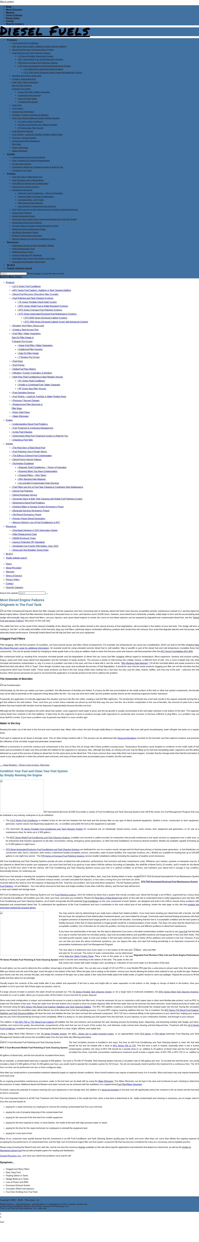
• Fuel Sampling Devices (23, 392)
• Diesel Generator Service (24, 495)
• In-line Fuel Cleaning (22, 432)
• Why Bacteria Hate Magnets (31, 479)
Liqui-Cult (183, 931)
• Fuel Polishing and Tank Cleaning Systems (32, 298)
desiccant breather (110, 1090)
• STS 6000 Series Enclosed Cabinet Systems (45, 318)
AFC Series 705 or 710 (124, 1045)
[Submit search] (47, 593)
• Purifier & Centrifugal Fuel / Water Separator (38, 384)
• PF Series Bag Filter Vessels (31, 388)
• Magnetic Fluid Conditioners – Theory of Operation (41, 467)
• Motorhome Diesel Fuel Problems (28, 502)
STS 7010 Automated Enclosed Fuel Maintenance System (169, 881)
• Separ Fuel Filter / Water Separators (35, 345)
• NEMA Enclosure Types (24, 538)
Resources (11, 526)
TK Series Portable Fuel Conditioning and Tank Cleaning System (52, 829)
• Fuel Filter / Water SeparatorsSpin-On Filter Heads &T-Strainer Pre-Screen (26, 337)
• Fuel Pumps (18, 365)
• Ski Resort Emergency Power (26, 514)
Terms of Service (14, 15)
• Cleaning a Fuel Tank (22, 440)
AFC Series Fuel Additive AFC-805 (176, 651)
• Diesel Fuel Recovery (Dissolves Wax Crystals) (35, 294)
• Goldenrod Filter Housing (29, 349)
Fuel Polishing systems (65, 895)
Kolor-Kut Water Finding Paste (79, 956)
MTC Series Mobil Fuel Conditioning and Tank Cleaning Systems (40, 837)
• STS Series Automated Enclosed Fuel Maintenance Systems (47, 314)
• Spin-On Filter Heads (28, 353)
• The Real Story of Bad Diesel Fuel (28, 447)
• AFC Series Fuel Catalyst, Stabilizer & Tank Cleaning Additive (41, 290)
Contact (10, 21)
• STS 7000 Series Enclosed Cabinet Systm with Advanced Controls (55, 321)
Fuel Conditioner (91, 901)
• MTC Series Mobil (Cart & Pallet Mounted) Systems (42, 306)
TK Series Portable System (54, 1034)
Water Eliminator (105, 1081)
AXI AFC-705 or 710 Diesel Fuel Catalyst (34, 1022)
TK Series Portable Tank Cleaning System (92, 992)
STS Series (145, 1034)
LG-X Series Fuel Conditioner (24, 820)
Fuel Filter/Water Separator (129, 1084)
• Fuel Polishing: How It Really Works (29, 451)
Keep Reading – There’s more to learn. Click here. (25, 765)
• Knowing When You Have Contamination (37, 471)
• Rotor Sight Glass (21, 412)
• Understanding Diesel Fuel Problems (30, 424)
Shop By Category (14, 587)
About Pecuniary (14, 9)
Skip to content (7, 1)
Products (10, 282)
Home (9, 6)
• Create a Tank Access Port (25, 329)
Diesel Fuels (45, 30)
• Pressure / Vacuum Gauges (25, 400)
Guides (9, 420)
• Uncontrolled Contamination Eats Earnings (38, 483)
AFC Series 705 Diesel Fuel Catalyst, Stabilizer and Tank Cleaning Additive (56, 1007)
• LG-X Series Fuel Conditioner (26, 286)
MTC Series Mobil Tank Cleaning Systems (178, 992)
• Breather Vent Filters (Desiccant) (28, 325)
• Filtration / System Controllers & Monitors (32, 373)
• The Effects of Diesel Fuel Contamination (32, 455)
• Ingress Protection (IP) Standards (28, 542)
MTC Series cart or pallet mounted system (93, 1034)
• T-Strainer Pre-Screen (28, 357)
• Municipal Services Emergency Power (30, 510)
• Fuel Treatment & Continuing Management (32, 428)
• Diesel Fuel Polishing (22, 491)
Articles (9, 443)
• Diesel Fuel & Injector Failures (26, 459)
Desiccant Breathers (127, 738)
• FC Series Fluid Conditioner (31, 381)
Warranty (10, 12)
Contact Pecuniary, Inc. (10, 1156)
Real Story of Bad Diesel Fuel (108, 898)
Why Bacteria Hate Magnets (134, 663)
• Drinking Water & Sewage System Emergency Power (38, 506)
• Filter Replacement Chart (24, 534)
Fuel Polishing (6, 886)
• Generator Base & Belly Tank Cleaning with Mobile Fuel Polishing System (47, 499)
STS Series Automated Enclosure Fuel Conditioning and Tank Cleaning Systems (43, 849)
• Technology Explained (23, 463)
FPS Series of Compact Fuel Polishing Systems (62, 856)
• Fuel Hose (17, 361)
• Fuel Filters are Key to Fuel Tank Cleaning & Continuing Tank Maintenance (47, 487)
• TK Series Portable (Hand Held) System (37, 302)
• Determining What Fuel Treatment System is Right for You (40, 436)
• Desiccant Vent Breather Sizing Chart (30, 550)
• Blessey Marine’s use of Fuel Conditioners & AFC (36, 522)
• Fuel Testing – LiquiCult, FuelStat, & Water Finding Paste (39, 396)
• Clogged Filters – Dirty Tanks (31, 475)
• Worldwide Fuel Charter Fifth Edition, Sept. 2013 (35, 546)
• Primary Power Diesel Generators (28, 518)
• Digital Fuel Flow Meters (24, 369)
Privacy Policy (13, 18)
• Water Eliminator (20, 416)
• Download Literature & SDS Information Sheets (35, 530)
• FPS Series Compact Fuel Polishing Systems (39, 310)
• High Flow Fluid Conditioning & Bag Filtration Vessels (37, 377)
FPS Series (160, 1034)
